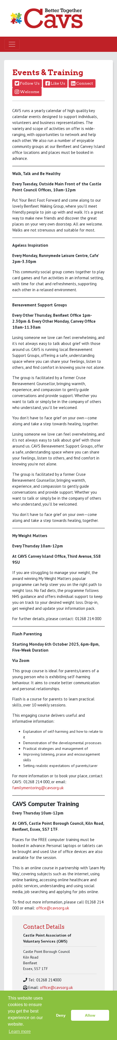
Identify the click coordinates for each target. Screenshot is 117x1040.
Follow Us (29, 83)
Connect (84, 83)
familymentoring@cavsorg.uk (38, 787)
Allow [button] (90, 1015)
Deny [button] (61, 1015)
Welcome (29, 92)
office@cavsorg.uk (52, 908)
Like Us (57, 83)
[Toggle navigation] (12, 44)
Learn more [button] (20, 1031)
